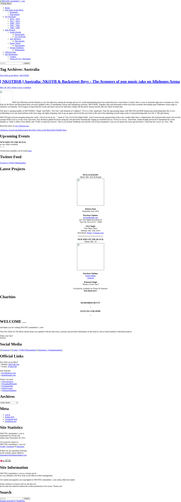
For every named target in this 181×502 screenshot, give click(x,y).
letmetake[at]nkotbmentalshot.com (13, 455)
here (30, 151)
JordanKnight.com (8, 375)
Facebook (10, 446)
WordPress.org (10, 421)
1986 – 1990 (15, 28)
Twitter (2, 446)
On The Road (10, 17)
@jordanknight (7, 386)
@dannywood (6, 388)
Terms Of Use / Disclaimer (20, 59)
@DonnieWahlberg (8, 390)
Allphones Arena (6, 130)
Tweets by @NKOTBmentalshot (13, 163)
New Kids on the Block (14, 10)
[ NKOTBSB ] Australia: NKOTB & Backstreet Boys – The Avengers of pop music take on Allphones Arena (90, 81)
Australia (16, 130)
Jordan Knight (15, 32)
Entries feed (9, 417)
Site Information (11, 54)
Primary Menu (6, 3)
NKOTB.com (13, 364)
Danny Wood (15, 43)
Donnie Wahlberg (17, 48)
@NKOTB (12, 367)
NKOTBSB (24, 75)
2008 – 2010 (15, 23)
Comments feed (11, 419)
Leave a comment (24, 87)
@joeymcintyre (7, 382)
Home (7, 8)
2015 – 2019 (15, 19)
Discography (15, 14)
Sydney (64, 130)
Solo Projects (10, 30)
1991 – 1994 (15, 26)
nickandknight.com (90, 218)
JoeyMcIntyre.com (8, 373)
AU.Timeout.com (22, 126)
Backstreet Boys (26, 130)
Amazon (90, 278)
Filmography (20, 50)
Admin (14, 87)
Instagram (20, 446)
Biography (14, 12)
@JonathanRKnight (9, 384)
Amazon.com (98, 233)
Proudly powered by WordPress (12, 501)
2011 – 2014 (15, 21)
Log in (7, 415)
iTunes (89, 233)
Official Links (10, 52)
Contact (13, 57)
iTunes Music (90, 276)
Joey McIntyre (15, 39)
